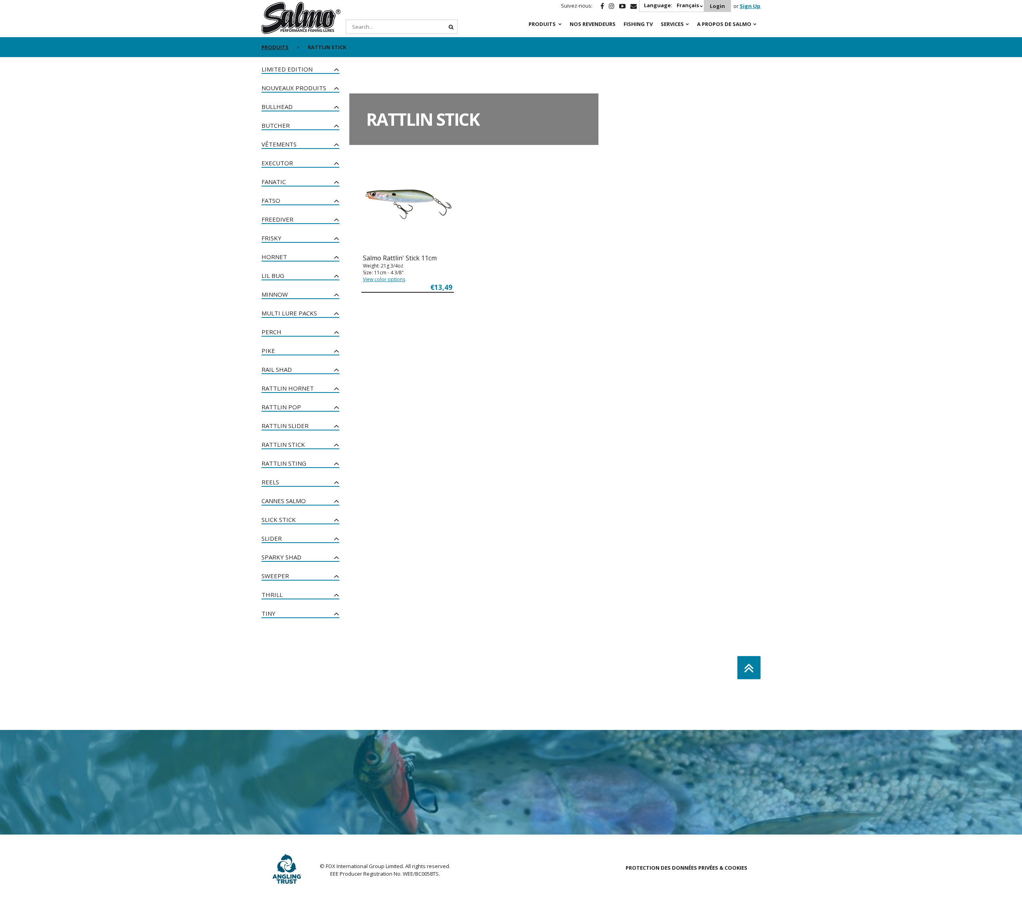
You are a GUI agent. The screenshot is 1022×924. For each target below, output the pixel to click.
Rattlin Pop (281, 407)
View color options (384, 279)
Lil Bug (272, 276)
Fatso (270, 200)
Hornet (274, 257)
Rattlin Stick (283, 444)
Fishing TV (638, 24)
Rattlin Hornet (287, 388)
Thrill (272, 595)
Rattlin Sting (283, 463)
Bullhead (277, 107)
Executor (277, 163)
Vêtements (279, 144)
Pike (268, 351)
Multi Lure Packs (289, 313)
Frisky (271, 238)
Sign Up (750, 6)
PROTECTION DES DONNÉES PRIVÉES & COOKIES (686, 867)
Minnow (274, 294)
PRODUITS (542, 24)
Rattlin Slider (285, 426)
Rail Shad (276, 369)
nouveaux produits (293, 88)
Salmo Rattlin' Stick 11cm (400, 258)
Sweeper (275, 576)
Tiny (268, 613)
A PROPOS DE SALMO (724, 24)
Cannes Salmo (283, 501)
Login (717, 6)
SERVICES (672, 24)
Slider (271, 538)
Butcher (275, 125)
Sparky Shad (281, 557)
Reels (270, 482)
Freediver (277, 219)
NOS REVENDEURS (593, 24)
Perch (271, 332)
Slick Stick (278, 519)
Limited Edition (287, 69)
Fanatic (273, 182)
